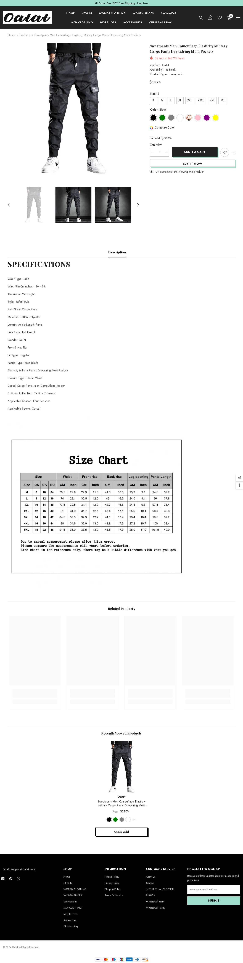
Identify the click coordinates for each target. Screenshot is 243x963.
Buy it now (192, 164)
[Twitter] (18, 878)
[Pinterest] (10, 878)
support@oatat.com (23, 869)
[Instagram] (3, 878)
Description (117, 252)
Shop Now (142, 3)
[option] (73, 109)
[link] (35, 696)
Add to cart (195, 152)
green (115, 819)
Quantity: (156, 145)
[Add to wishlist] (224, 152)
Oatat (165, 65)
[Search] (201, 17)
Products (25, 35)
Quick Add (121, 832)
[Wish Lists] (220, 17)
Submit (214, 901)
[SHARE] (232, 152)
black (109, 819)
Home (11, 35)
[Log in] (210, 17)
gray (121, 819)
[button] (8, 204)
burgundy (128, 819)
